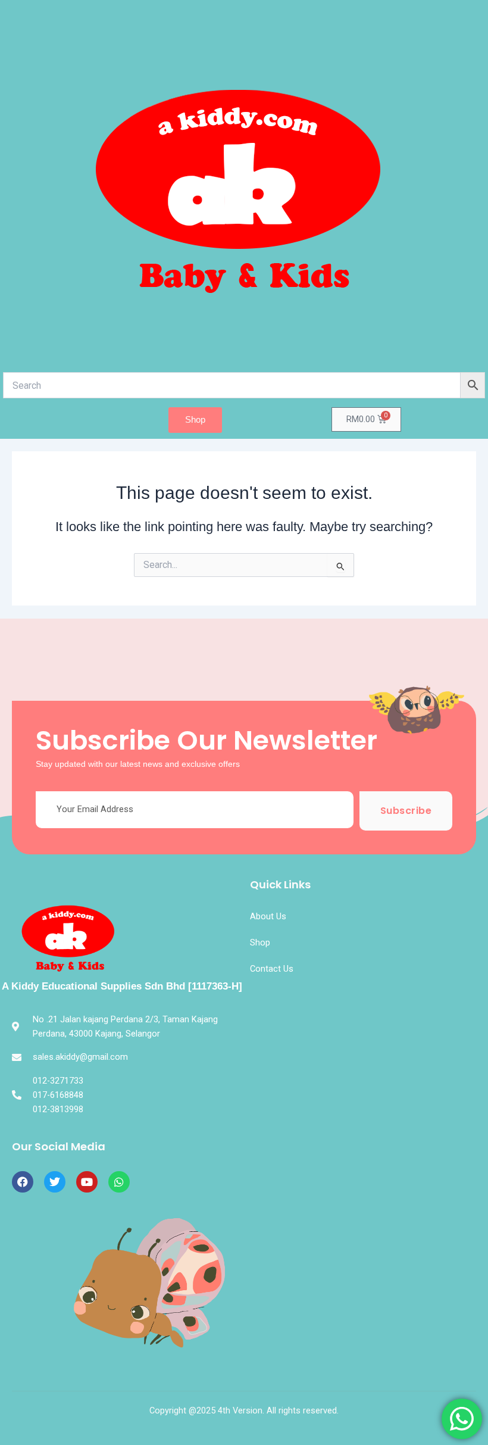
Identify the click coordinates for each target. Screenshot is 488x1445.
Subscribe (406, 810)
